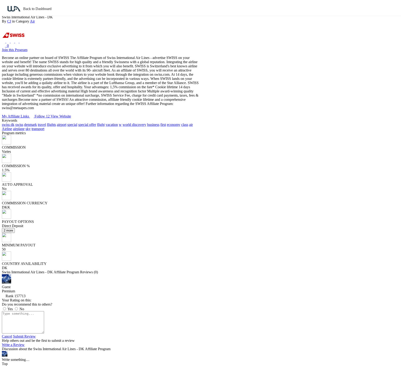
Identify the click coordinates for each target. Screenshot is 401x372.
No (21, 309)
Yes (10, 309)
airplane (19, 129)
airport (61, 125)
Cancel (7, 336)
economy (173, 125)
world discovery (134, 125)
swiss (19, 125)
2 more (8, 230)
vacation (112, 125)
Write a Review (13, 345)
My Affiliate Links (16, 116)
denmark (30, 125)
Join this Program (14, 50)
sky (28, 129)
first (163, 125)
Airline (7, 129)
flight (101, 125)
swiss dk (8, 125)
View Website (61, 116)
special (72, 125)
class (184, 125)
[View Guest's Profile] (6, 282)
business (153, 125)
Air (32, 21)
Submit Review (24, 336)
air (191, 125)
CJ (9, 21)
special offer (87, 125)
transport (38, 129)
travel (42, 125)
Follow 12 (43, 116)
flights (51, 125)
